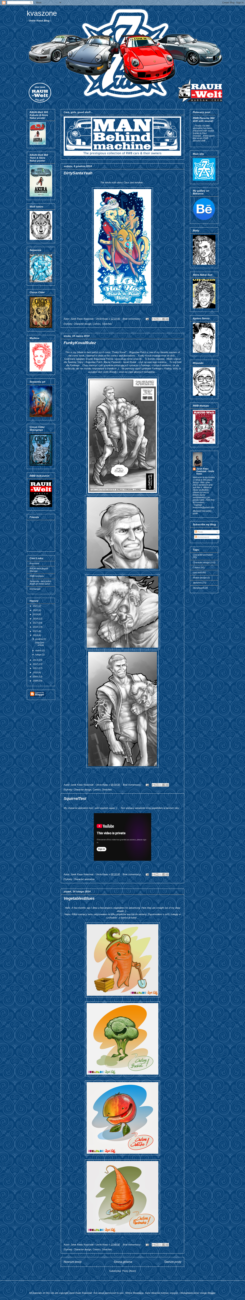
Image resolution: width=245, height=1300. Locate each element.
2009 (35, 676)
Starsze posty (172, 1261)
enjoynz (174, 1293)
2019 (35, 614)
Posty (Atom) (129, 1271)
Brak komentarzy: (132, 318)
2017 (35, 623)
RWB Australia (37, 576)
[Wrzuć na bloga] (157, 319)
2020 (35, 610)
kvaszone (42, 13)
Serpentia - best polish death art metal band (40, 582)
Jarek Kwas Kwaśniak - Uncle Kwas (205, 471)
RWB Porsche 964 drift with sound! (204, 119)
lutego (38, 654)
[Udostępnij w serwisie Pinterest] (167, 319)
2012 (35, 664)
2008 (35, 681)
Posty (200, 532)
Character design (82, 323)
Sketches (107, 323)
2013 (35, 660)
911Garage (35, 589)
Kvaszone (34, 563)
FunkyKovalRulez (80, 343)
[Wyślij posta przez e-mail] (147, 318)
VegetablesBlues (79, 898)
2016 (35, 627)
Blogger (211, 1293)
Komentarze (203, 537)
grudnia (39, 639)
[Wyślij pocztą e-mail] (153, 319)
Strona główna (123, 1261)
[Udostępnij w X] (160, 319)
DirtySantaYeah (78, 173)
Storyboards (199, 588)
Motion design (200, 577)
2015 (35, 631)
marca (38, 650)
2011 (35, 668)
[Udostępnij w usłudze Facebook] (164, 319)
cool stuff (197, 572)
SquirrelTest (75, 798)
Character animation (84, 879)
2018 (35, 618)
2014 (35, 635)
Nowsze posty (73, 1261)
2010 (35, 672)
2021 (35, 606)
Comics (97, 323)
